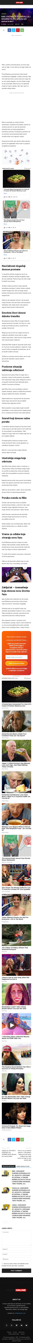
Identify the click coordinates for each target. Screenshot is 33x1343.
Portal (4, 24)
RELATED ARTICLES (8, 1166)
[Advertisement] (16, 49)
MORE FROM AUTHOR (23, 1166)
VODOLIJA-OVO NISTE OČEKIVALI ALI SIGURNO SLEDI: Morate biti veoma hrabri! (9, 1153)
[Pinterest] (18, 30)
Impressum (21, 1332)
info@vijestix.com (20, 1313)
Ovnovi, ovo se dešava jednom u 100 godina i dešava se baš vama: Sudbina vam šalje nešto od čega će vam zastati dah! (24, 1155)
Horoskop (8, 6)
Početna (9, 1332)
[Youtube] (26, 1325)
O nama (15, 1332)
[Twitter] (13, 30)
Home (2, 6)
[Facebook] (9, 30)
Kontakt (23, 1334)
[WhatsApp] (22, 30)
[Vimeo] (16, 1325)
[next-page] (6, 1222)
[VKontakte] (21, 1325)
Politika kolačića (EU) (13, 1334)
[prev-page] (3, 1222)
